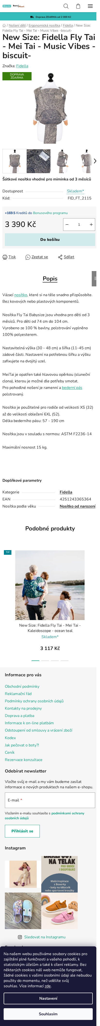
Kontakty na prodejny (23, 708)
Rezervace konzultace (23, 759)
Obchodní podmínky (22, 686)
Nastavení (48, 998)
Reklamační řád (18, 694)
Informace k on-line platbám (29, 723)
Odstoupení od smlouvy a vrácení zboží (38, 730)
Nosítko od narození (77, 506)
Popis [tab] (50, 278)
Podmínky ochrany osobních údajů (34, 701)
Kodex (10, 738)
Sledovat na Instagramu (45, 937)
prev (5, 573)
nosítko (20, 295)
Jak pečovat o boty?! (22, 745)
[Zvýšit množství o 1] (91, 224)
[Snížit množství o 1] (67, 224)
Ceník (10, 752)
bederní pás (72, 387)
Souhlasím (48, 1014)
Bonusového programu (50, 213)
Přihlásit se (22, 831)
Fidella (22, 66)
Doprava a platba (19, 715)
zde (48, 986)
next (95, 573)
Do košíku (50, 239)
